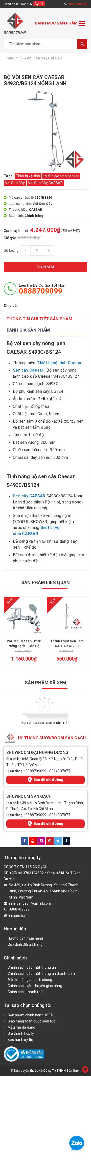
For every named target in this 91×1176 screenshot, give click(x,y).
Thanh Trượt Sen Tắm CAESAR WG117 (67, 643)
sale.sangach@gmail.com (30, 903)
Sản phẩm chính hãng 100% (30, 1015)
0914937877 (59, 771)
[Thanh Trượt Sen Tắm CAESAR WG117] (67, 616)
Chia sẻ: (11, 306)
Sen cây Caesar (28, 370)
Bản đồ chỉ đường (48, 780)
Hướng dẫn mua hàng (25, 938)
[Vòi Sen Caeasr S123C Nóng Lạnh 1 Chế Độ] (24, 616)
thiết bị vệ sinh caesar (61, 176)
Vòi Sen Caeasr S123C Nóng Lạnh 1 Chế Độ (24, 643)
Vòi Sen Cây (15, 183)
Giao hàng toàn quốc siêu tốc (31, 1021)
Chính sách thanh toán (26, 992)
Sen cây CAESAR (29, 496)
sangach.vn (18, 915)
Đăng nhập (11, 4)
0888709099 (36, 771)
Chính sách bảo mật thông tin (32, 967)
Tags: (9, 176)
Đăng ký (26, 4)
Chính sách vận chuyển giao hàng (35, 986)
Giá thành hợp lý (21, 1033)
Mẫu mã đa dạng (21, 1027)
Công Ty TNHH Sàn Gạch (61, 1070)
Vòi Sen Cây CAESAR (45, 183)
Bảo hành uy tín (20, 1040)
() (42, 3)
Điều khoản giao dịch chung (30, 980)
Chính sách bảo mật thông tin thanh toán (41, 973)
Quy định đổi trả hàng (25, 944)
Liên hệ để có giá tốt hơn (42, 289)
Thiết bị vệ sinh (28, 176)
